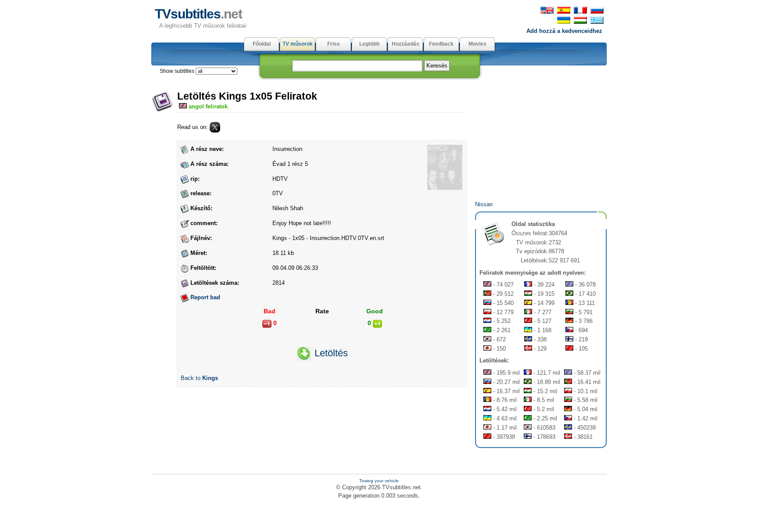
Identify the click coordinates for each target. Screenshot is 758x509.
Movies (477, 44)
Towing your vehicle (379, 480)
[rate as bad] (267, 324)
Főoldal (262, 44)
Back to (199, 378)
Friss (333, 44)
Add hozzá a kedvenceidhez (564, 31)
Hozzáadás (405, 44)
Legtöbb (369, 44)
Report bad (205, 297)
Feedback (441, 44)
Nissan (484, 204)
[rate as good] (377, 324)
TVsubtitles (198, 14)
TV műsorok (297, 44)
